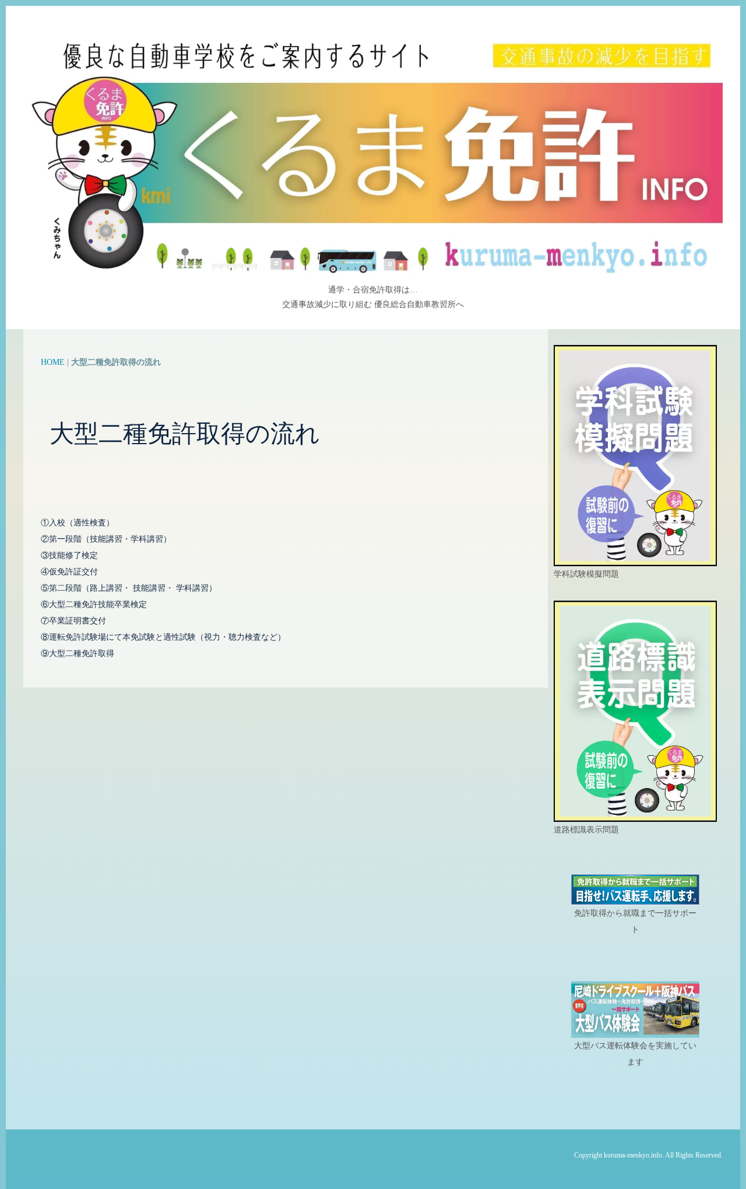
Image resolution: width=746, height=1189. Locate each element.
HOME (53, 362)
